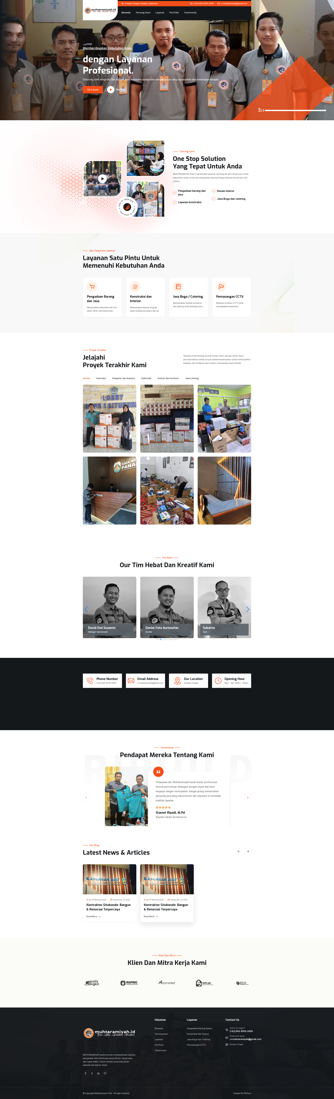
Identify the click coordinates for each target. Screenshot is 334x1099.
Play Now (120, 76)
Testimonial (190, 12)
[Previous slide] (19, 71)
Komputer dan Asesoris (123, 378)
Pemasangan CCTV (196, 1045)
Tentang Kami (143, 12)
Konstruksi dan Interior (198, 1034)
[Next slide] (314, 71)
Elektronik (146, 378)
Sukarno (209, 628)
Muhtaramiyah (100, 1093)
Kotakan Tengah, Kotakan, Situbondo (141, 3)
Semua (86, 378)
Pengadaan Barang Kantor (199, 1028)
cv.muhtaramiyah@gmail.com (234, 3)
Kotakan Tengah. (191, 683)
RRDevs (247, 1093)
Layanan (160, 12)
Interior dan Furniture (168, 378)
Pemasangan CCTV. (230, 296)
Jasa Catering (192, 378)
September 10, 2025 (121, 900)
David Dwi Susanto (101, 628)
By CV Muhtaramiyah (97, 900)
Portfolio (174, 12)
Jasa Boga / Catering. (188, 296)
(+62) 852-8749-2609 (204, 3)
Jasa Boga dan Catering (198, 1039)
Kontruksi (101, 378)
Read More (91, 916)
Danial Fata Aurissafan (161, 628)
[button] (248, 609)
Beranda (126, 12)
